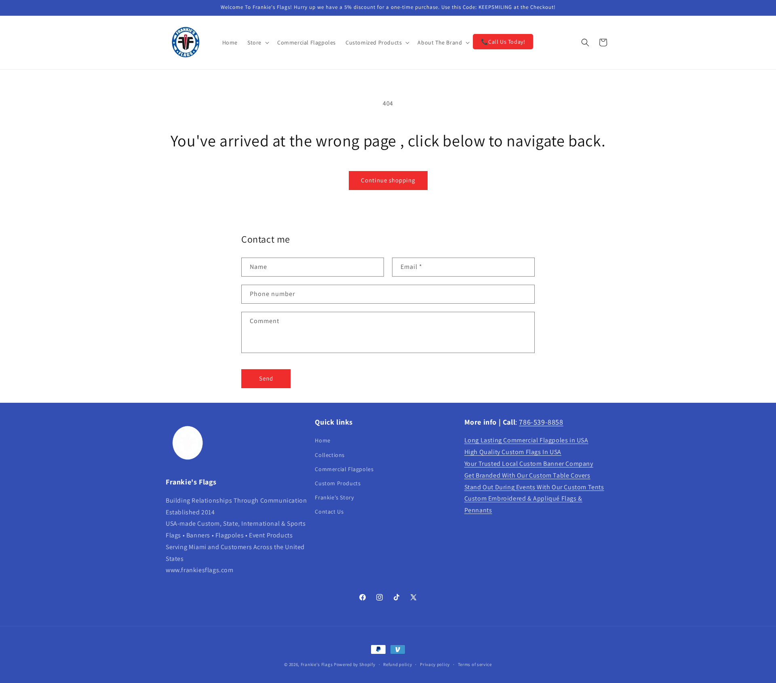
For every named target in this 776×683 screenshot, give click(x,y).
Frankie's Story (334, 497)
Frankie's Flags (317, 664)
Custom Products (338, 483)
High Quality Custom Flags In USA (512, 452)
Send (266, 378)
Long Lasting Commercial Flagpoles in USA (526, 440)
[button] (257, 42)
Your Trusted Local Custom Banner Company (528, 463)
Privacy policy (435, 664)
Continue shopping (388, 180)
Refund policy (397, 664)
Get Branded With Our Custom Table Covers (527, 475)
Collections (330, 455)
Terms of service (475, 664)
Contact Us (329, 512)
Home (322, 440)
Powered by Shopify (354, 664)
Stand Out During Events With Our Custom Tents (534, 487)
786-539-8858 (541, 422)
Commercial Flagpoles (344, 469)
